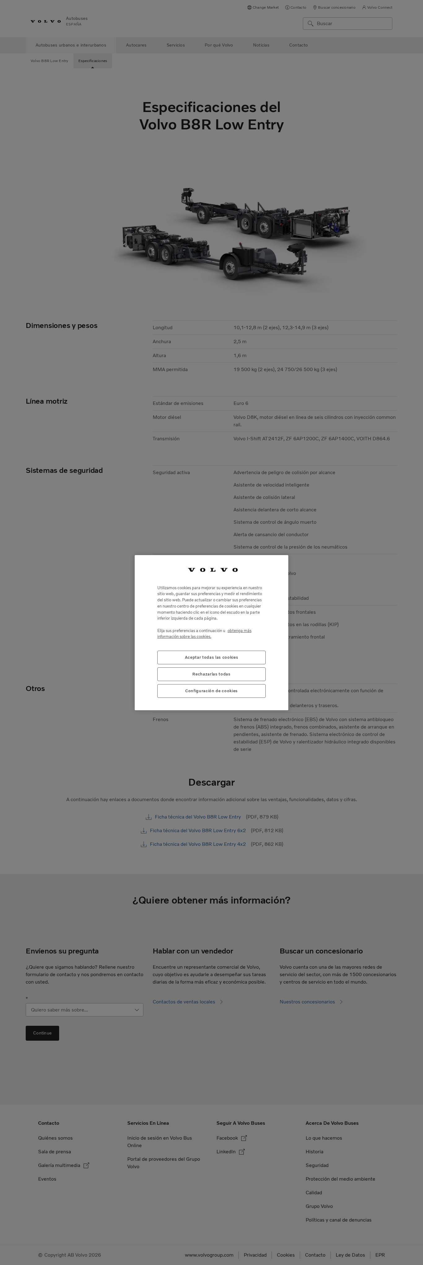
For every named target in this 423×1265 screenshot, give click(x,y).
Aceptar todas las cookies (211, 657)
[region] (211, 632)
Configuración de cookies (211, 690)
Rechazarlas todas (211, 673)
